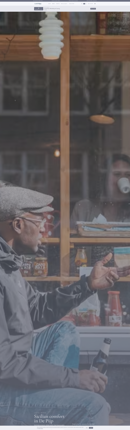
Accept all (91, 427)
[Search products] (82, 4)
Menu (53, 3)
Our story (71, 3)
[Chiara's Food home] (38, 4)
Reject (87, 427)
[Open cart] (95, 4)
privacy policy (40, 428)
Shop (49, 3)
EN (84, 3)
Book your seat (93, 8)
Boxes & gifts (64, 3)
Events (58, 3)
